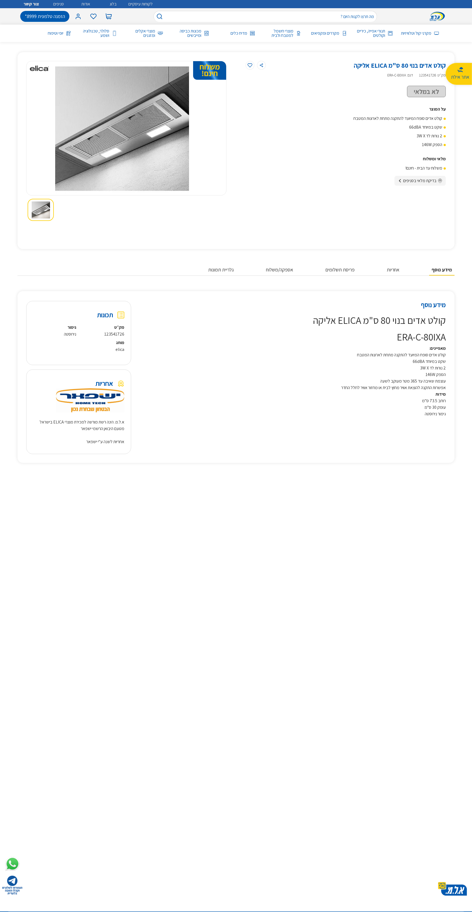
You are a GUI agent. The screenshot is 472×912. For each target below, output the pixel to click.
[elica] (39, 68)
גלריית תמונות (221, 270)
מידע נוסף (442, 270)
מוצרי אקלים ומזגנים (145, 33)
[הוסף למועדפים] (250, 65)
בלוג (113, 4)
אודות (85, 4)
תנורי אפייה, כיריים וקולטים (371, 33)
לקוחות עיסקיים (140, 4)
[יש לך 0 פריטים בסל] (108, 16)
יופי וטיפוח (55, 33)
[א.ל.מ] (438, 16)
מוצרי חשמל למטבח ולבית (282, 33)
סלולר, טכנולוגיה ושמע (96, 33)
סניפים (58, 4)
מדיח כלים (239, 33)
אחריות (393, 270)
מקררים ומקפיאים (325, 33)
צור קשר (31, 4)
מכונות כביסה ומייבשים (190, 33)
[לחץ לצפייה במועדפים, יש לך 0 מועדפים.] (93, 16)
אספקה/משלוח (279, 270)
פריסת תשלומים (340, 270)
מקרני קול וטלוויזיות (416, 33)
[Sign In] (78, 16)
